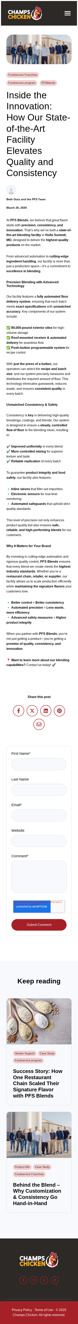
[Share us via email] (39, 724)
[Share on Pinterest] (59, 710)
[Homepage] (25, 13)
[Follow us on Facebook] (23, 1280)
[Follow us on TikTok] (55, 1280)
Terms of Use (44, 1310)
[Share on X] (32, 710)
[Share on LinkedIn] (45, 710)
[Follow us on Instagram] (34, 1280)
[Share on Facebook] (18, 710)
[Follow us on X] (44, 1280)
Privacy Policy (22, 1310)
